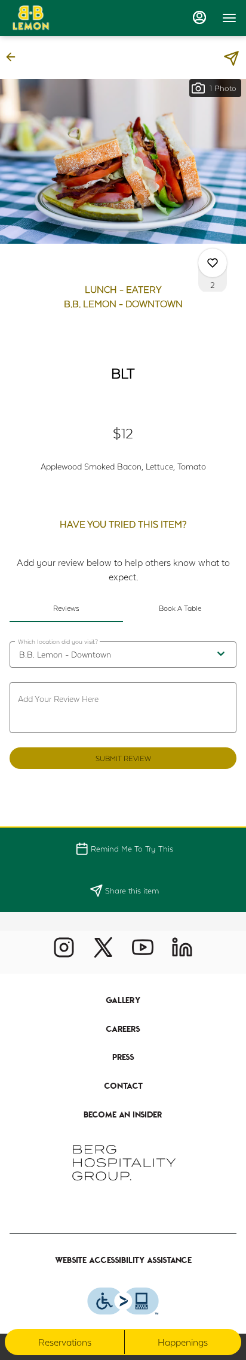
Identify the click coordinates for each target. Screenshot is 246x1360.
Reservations (64, 1341)
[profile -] (199, 17)
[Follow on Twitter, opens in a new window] (103, 952)
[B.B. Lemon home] (63, 18)
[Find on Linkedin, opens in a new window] (182, 952)
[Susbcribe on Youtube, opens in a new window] (142, 952)
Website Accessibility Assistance (123, 1260)
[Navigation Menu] (229, 18)
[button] (14, 57)
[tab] (66, 607)
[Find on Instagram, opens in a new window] (64, 952)
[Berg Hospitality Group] (123, 1161)
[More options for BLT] (212, 263)
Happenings (183, 1341)
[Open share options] (231, 58)
